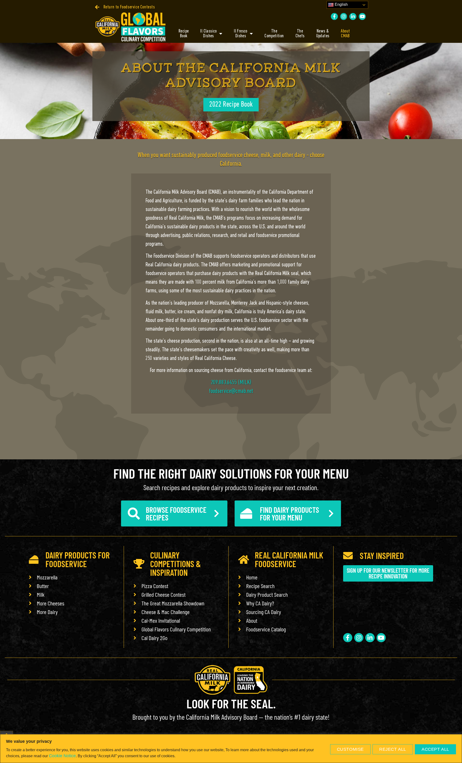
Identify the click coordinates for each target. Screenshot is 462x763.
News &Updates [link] (322, 33)
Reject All (392, 749)
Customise (350, 749)
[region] (231, 748)
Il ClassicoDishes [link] (208, 33)
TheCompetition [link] (274, 33)
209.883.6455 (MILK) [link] (231, 382)
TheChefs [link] (300, 33)
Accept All (435, 749)
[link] (125, 7)
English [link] (341, 4)
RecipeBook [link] (184, 33)
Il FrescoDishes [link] (240, 33)
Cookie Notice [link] (62, 755)
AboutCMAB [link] (345, 33)
